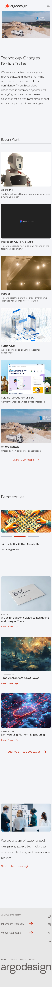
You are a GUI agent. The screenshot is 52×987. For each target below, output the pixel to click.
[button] (6, 536)
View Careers (11, 933)
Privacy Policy (12, 923)
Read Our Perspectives (23, 751)
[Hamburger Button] (48, 6)
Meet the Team (12, 866)
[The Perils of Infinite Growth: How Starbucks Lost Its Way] (26, 521)
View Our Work (23, 460)
